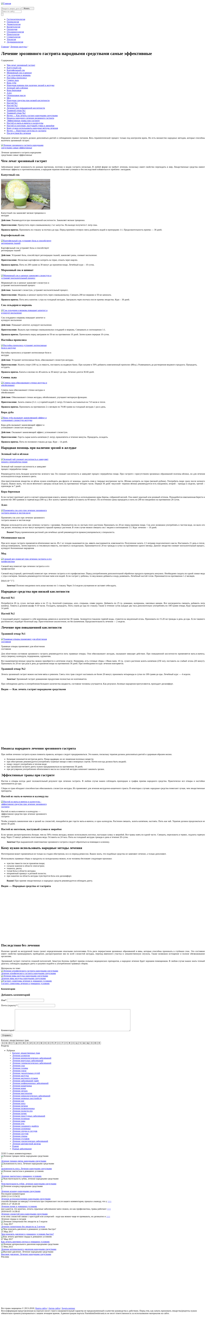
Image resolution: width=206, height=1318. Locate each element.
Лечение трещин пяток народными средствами (23, 1161)
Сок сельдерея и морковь (19, 75)
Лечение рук (18, 1123)
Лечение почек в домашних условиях (19, 1206)
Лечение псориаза (21, 1118)
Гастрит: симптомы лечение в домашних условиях (25, 983)
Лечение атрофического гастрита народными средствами (28, 973)
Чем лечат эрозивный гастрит (21, 65)
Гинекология (13, 22)
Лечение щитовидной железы (26, 1143)
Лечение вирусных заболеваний (27, 1060)
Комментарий (7, 1030)
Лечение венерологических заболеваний (31, 1058)
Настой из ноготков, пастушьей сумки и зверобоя (30, 125)
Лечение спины (19, 1136)
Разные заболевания (22, 1149)
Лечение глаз (18, 1065)
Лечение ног (18, 1101)
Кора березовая (14, 90)
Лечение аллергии (21, 1055)
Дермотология (13, 24)
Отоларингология (15, 32)
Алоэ (9, 93)
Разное (15, 1146)
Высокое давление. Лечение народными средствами (26, 1254)
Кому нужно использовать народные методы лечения (32, 128)
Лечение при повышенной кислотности (26, 108)
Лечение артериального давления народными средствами (28, 1249)
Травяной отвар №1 (16, 110)
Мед (9, 98)
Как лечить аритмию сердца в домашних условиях (25, 1241)
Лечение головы (20, 1068)
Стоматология (13, 37)
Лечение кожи (19, 1088)
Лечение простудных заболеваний (28, 1116)
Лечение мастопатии (22, 1093)
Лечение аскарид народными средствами (20, 1191)
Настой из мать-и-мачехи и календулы (25, 123)
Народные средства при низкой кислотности (28, 100)
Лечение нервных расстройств (27, 1098)
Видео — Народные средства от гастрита (26, 130)
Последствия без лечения (19, 133)
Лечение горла (19, 1070)
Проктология (13, 34)
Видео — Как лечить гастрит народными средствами (32, 115)
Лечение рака (18, 1121)
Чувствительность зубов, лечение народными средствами (28, 1184)
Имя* (3, 1000)
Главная (5, 46)
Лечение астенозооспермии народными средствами (26, 1199)
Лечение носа (18, 1103)
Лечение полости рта (22, 1111)
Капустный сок (14, 67)
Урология (11, 39)
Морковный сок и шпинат (19, 73)
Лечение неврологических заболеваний (31, 1096)
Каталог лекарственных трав (26, 1053)
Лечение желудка (18, 46)
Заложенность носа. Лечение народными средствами (26, 1168)
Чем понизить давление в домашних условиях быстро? (27, 1234)
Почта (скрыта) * (9, 1005)
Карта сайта (41, 1308)
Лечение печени (20, 1106)
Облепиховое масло (16, 95)
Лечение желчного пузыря (25, 1078)
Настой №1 (12, 103)
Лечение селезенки (21, 1128)
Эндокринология (15, 42)
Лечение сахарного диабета (25, 1126)
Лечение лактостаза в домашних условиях (21, 1176)
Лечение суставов (20, 1138)
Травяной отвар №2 (16, 113)
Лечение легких (20, 1091)
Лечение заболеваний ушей (25, 1081)
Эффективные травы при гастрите (23, 120)
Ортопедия (12, 29)
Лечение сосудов (20, 1133)
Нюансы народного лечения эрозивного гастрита (30, 118)
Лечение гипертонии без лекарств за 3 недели (23, 1226)
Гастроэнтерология (16, 19)
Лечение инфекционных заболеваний (30, 1083)
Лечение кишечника (22, 1086)
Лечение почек (19, 1113)
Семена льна (13, 80)
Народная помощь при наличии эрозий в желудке (30, 85)
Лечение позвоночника (23, 1108)
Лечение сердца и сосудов (24, 1131)
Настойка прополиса (17, 78)
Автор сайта (54, 1308)
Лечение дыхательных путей (26, 1073)
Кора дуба (11, 83)
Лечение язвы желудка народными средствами (23, 978)
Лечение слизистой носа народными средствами (24, 1214)
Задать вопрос (68, 1308)
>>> (109, 1201)
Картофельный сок (16, 70)
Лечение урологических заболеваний (30, 1141)
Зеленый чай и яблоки (17, 88)
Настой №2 (12, 105)
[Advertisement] (85, 1282)
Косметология (13, 27)
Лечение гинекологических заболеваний (31, 1063)
